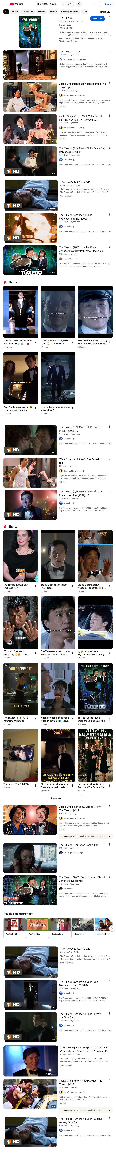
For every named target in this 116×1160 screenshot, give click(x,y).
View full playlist (66, 196)
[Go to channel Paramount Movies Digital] (61, 59)
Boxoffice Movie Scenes (73, 95)
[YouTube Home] (16, 4)
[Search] (69, 4)
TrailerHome (68, 889)
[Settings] (94, 4)
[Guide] (5, 4)
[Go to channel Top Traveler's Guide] (61, 259)
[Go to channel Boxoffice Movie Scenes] (61, 95)
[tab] (6, 11)
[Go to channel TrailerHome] (61, 889)
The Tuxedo (65, 17)
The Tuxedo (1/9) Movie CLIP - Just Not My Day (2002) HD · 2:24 (84, 189)
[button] (89, 836)
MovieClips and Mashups (73, 853)
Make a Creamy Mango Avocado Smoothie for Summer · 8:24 (84, 1061)
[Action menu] (110, 17)
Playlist (78, 185)
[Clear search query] (62, 4)
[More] (109, 836)
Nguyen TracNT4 (66, 1055)
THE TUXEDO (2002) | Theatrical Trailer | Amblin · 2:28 (81, 1059)
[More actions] (35, 342)
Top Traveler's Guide (72, 259)
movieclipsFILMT (66, 185)
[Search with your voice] (79, 4)
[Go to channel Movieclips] (61, 160)
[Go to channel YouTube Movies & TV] (61, 21)
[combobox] (49, 4)
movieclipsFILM (66, 952)
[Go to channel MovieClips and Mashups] (61, 853)
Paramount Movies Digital (74, 60)
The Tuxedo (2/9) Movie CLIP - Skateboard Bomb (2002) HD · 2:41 (85, 192)
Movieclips (68, 160)
